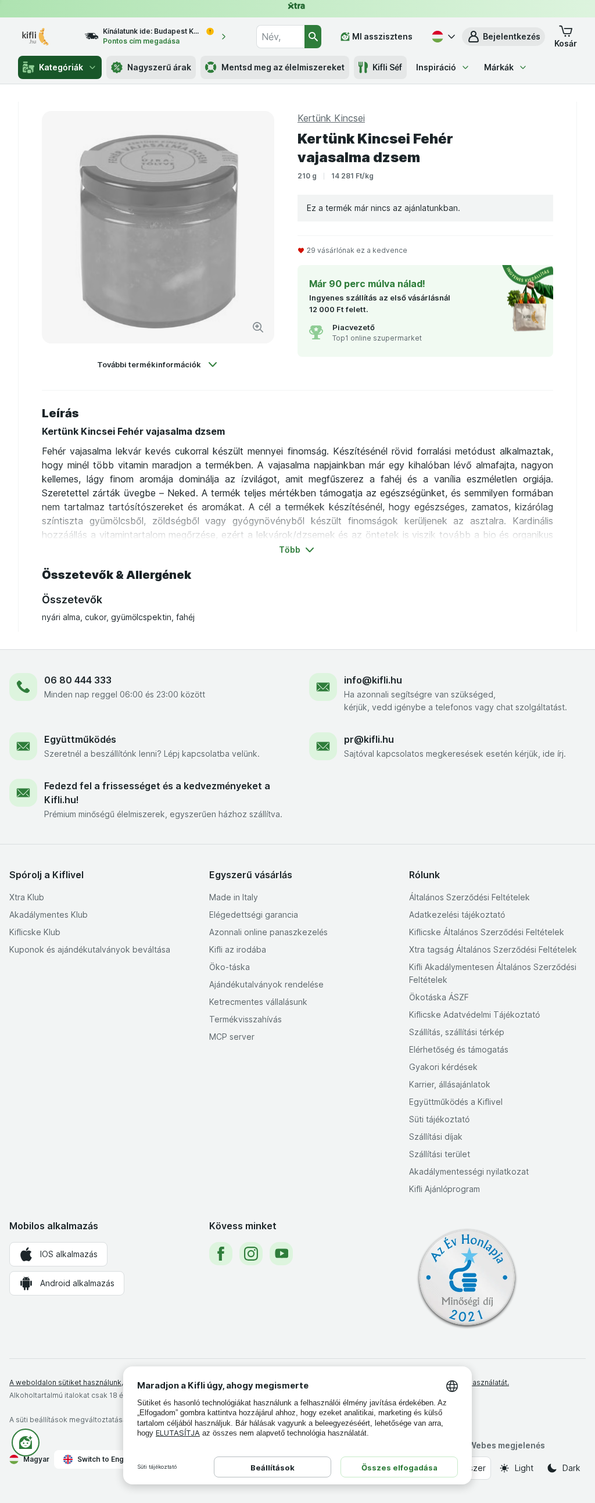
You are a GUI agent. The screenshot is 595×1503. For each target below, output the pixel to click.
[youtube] (281, 1253)
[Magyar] (442, 36)
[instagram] (251, 1253)
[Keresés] (312, 36)
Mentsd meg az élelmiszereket (283, 67)
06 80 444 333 (78, 680)
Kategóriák (61, 67)
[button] (503, 36)
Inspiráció (436, 67)
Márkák (499, 67)
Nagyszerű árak (159, 67)
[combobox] (280, 36)
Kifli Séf (387, 67)
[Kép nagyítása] (258, 327)
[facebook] (220, 1253)
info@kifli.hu (373, 680)
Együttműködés (80, 739)
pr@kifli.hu (369, 739)
